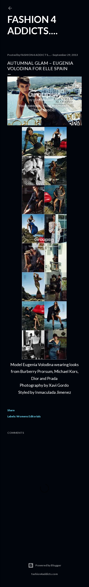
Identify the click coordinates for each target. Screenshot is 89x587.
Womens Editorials (28, 416)
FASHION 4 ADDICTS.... (32, 25)
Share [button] (11, 410)
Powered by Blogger (48, 565)
